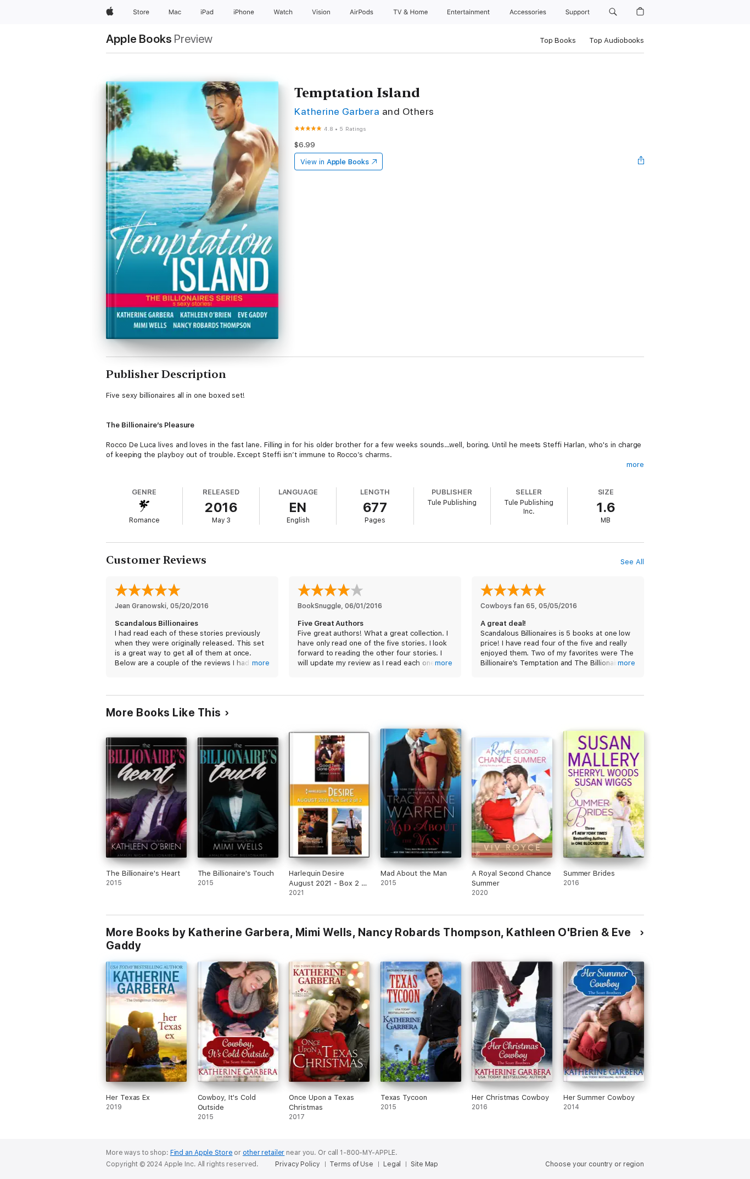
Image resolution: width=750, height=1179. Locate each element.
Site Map (424, 1164)
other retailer (263, 1152)
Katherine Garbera (336, 111)
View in (334, 162)
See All (632, 562)
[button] (613, 12)
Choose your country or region (594, 1164)
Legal (392, 1164)
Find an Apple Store (201, 1152)
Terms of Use (351, 1164)
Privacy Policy (297, 1164)
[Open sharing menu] (641, 161)
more (635, 464)
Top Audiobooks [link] (616, 40)
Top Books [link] (558, 40)
